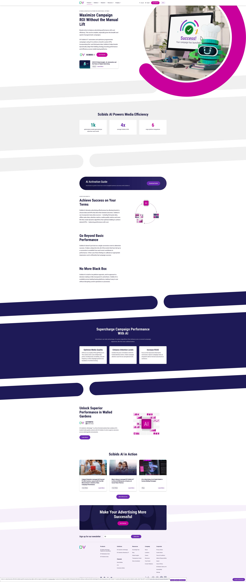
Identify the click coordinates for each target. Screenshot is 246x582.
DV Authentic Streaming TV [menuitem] (123, 552)
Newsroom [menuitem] (147, 558)
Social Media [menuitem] (120, 562)
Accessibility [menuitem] (159, 569)
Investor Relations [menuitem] (149, 563)
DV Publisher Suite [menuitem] (104, 556)
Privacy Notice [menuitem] (159, 549)
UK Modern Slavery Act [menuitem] (161, 566)
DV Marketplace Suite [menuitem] (105, 553)
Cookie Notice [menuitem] (159, 552)
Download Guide (153, 183)
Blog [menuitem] (133, 552)
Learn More (85, 437)
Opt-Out (177, 580)
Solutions (96, 2)
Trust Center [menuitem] (147, 561)
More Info (183, 580)
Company (117, 2)
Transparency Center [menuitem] (136, 558)
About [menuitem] (146, 549)
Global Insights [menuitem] (135, 555)
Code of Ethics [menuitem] (159, 563)
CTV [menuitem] (118, 565)
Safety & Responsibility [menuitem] (161, 558)
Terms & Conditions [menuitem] (160, 555)
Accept (172, 580)
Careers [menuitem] (146, 555)
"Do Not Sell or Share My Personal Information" (158, 579)
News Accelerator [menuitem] (136, 561)
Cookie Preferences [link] (238, 579)
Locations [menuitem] (147, 552)
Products (89, 2)
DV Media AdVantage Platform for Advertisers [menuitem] (105, 550)
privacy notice (52, 579)
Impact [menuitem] (157, 561)
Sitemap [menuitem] (158, 572)
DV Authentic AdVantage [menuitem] (122, 549)
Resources (110, 2)
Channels (103, 2)
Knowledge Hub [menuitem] (135, 549)
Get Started (102, 54)
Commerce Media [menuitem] (121, 568)
